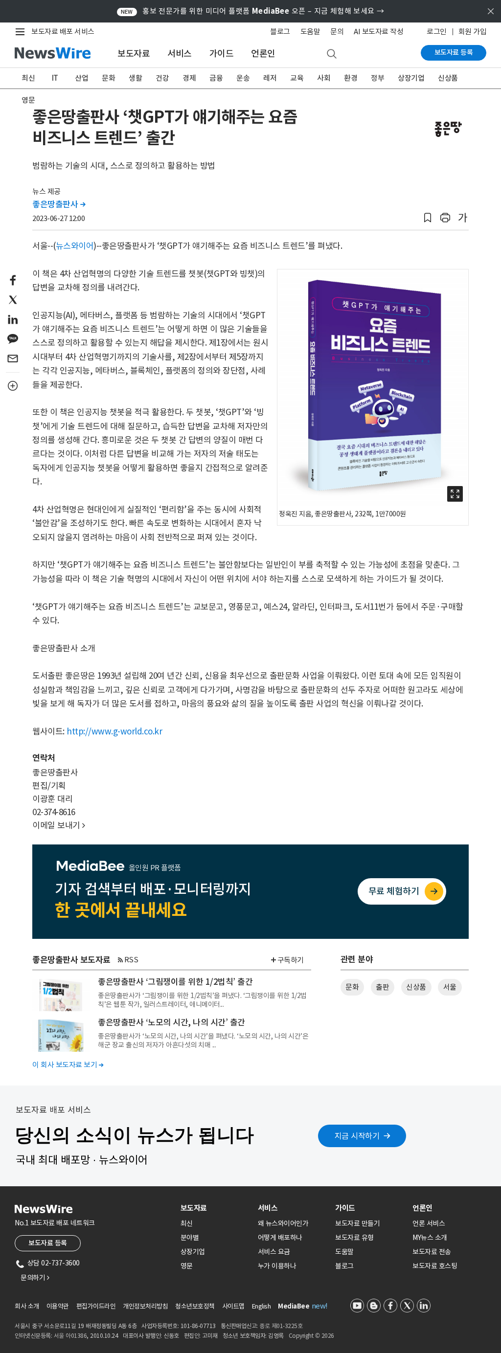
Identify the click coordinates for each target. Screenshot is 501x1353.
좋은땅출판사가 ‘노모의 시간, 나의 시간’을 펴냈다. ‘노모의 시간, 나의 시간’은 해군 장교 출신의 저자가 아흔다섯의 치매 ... (203, 1040)
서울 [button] (449, 987)
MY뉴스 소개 (429, 1237)
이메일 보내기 (58, 825)
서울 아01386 (70, 1335)
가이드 (221, 53)
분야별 (190, 1237)
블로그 (280, 31)
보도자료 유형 (354, 1237)
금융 (216, 78)
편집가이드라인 (96, 1306)
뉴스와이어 (75, 246)
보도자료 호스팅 (434, 1266)
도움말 (310, 31)
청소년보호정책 (195, 1306)
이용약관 (57, 1306)
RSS (131, 959)
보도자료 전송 (431, 1251)
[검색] (331, 54)
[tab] (215, 1208)
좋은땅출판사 (58, 204)
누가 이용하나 (277, 1266)
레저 (269, 78)
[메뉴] (22, 31)
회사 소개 (27, 1306)
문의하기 (35, 1277)
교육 (296, 78)
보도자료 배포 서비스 (62, 31)
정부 (377, 78)
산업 (81, 78)
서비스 (179, 53)
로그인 (437, 31)
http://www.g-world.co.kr (114, 731)
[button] (427, 217)
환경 (350, 78)
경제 (189, 78)
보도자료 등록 (453, 52)
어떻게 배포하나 (280, 1237)
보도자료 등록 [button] (47, 1243)
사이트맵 (233, 1306)
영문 (28, 100)
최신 (28, 78)
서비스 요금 (274, 1251)
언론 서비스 (428, 1223)
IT (55, 78)
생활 (135, 78)
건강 (162, 78)
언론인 (263, 53)
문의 (336, 31)
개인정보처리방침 (145, 1306)
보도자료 (133, 53)
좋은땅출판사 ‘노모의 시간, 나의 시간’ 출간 (171, 1022)
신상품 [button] (416, 987)
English (261, 1306)
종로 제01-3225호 (280, 1326)
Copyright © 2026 (311, 1335)
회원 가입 (472, 31)
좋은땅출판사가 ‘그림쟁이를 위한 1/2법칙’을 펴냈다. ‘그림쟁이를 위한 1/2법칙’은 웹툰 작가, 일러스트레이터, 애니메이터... (202, 1000)
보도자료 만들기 (357, 1223)
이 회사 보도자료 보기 (67, 1064)
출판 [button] (382, 987)
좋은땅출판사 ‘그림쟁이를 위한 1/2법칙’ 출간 (175, 981)
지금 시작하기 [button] (357, 1136)
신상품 (448, 78)
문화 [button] (352, 987)
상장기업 (411, 78)
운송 (243, 78)
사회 (323, 78)
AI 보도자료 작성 (378, 31)
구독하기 (290, 960)
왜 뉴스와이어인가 (283, 1223)
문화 (108, 78)
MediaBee (293, 1306)
